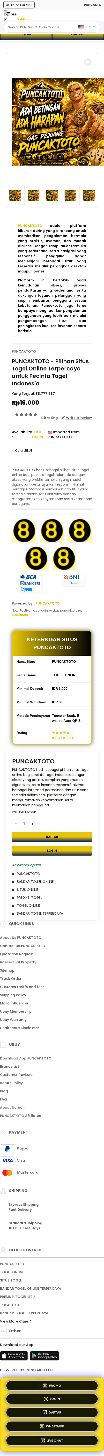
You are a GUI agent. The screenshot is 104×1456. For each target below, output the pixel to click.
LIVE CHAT (55, 1440)
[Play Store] (44, 1357)
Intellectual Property (18, 962)
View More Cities (15, 1321)
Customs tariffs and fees (22, 986)
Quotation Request (17, 954)
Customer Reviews (16, 1074)
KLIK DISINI (20, 615)
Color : (23, 450)
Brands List (9, 1066)
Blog (4, 1091)
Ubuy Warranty (13, 1019)
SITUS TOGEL (11, 1280)
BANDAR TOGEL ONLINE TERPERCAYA (30, 1288)
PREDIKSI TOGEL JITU (17, 1296)
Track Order (11, 978)
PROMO (55, 1386)
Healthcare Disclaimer (19, 1027)
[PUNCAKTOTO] (24, 19)
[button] (88, 62)
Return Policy (11, 1082)
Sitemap (7, 970)
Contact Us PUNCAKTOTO (22, 945)
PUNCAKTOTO (30, 225)
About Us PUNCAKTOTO (20, 937)
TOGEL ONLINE (12, 1272)
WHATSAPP (55, 1427)
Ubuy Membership (16, 1011)
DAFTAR (78, 34)
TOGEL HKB (9, 1305)
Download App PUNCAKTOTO (26, 1058)
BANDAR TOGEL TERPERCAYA (24, 1313)
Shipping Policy (13, 995)
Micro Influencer (14, 1003)
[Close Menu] (5, 20)
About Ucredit (12, 1107)
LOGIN (26, 34)
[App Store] (14, 1357)
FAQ (3, 1099)
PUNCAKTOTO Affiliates (20, 1115)
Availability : (22, 434)
